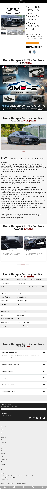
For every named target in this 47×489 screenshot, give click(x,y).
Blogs (2, 445)
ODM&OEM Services (5, 467)
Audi (2, 429)
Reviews (3, 453)
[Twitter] (30, 418)
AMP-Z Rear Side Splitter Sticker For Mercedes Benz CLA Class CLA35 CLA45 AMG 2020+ (30, 53)
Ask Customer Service (32, 43)
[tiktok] (44, 418)
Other (2, 439)
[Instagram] (33, 418)
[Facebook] (37, 418)
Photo (2, 450)
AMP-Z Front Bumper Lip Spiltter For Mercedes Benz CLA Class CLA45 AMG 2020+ (34, 53)
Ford (2, 434)
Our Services (3, 461)
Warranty (3, 464)
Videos (2, 448)
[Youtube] (40, 418)
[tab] (22, 151)
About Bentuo (4, 459)
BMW (2, 432)
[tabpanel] (23, 137)
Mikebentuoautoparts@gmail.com (8, 477)
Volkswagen (3, 437)
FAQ (2, 469)
